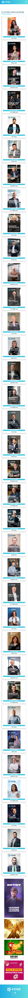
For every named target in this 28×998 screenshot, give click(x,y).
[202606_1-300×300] (14, 940)
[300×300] (14, 919)
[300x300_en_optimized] (14, 961)
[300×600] (14, 879)
